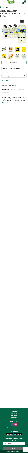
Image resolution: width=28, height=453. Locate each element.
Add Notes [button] (4, 80)
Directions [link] (5, 92)
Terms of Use (18, 427)
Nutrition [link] (13, 89)
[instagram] (15, 424)
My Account (14, 413)
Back (3, 7)
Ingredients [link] (21, 89)
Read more (4, 102)
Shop (7, 7)
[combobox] (14, 76)
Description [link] (5, 89)
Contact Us (14, 417)
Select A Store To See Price (11, 68)
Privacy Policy (10, 427)
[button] (4, 49)
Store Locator (14, 415)
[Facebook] (12, 424)
